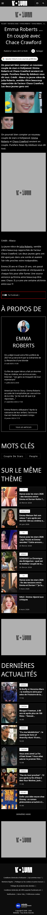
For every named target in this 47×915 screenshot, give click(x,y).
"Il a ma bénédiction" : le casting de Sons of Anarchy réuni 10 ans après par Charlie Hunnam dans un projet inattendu (31, 739)
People (33, 456)
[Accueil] (19, 3)
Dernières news (13, 24)
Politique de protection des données (23, 886)
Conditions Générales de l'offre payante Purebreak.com (22, 890)
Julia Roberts (26, 246)
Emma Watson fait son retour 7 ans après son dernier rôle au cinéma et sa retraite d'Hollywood (31, 519)
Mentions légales (7, 882)
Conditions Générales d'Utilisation (15, 878)
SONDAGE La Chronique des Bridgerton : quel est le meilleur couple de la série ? (31, 562)
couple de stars (13, 456)
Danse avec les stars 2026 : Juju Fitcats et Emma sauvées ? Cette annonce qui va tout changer (31, 541)
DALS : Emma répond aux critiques (31, 598)
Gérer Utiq (20, 894)
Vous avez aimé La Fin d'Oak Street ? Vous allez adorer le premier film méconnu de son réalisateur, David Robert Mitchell (31, 760)
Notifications (11, 894)
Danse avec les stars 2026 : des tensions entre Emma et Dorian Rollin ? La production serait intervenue (31, 499)
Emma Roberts (25, 24)
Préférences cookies (33, 894)
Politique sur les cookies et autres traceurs (29, 882)
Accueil (3, 24)
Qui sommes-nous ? (34, 878)
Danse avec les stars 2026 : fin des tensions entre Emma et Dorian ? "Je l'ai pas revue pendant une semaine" (31, 585)
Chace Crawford (20, 141)
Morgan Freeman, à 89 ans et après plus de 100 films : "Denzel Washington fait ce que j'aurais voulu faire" (30, 716)
